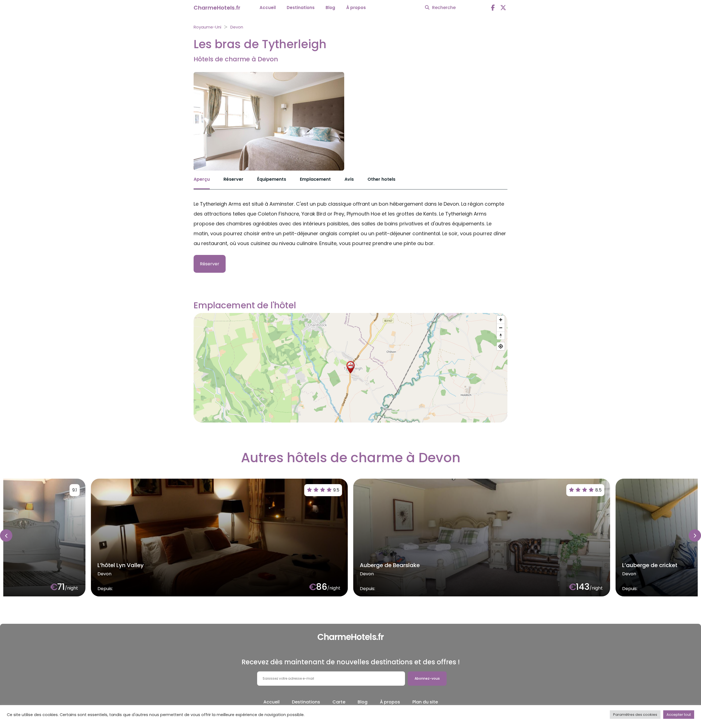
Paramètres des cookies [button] (635, 714)
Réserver (233, 179)
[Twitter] (503, 8)
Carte (338, 702)
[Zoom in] (501, 320)
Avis (349, 179)
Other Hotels (381, 179)
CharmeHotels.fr (217, 8)
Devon (236, 27)
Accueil (268, 7)
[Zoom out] (501, 328)
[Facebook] (493, 8)
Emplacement (315, 179)
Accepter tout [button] (678, 714)
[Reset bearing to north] (501, 336)
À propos (356, 7)
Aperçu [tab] (202, 179)
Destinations (301, 7)
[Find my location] (501, 346)
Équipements (271, 179)
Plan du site (425, 702)
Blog (330, 7)
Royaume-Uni (207, 27)
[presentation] (6, 535)
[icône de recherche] (427, 7)
